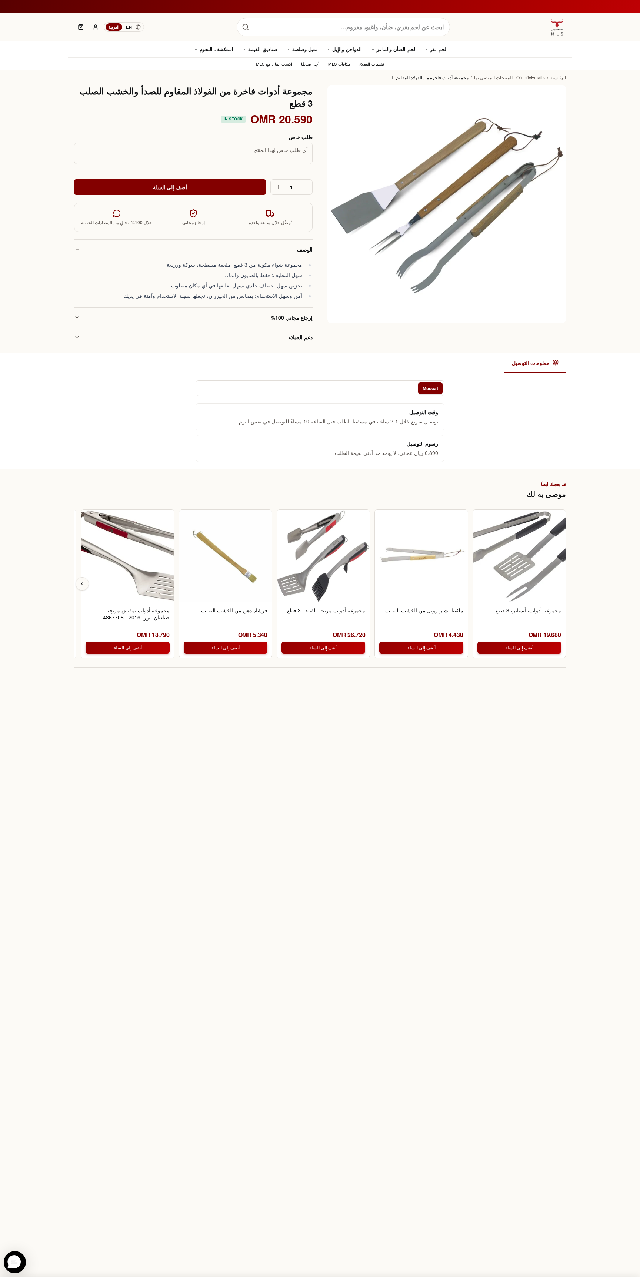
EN (129, 27)
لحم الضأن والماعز (396, 49)
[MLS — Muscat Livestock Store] (557, 27)
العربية (114, 27)
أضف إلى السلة (170, 187)
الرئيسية (558, 77)
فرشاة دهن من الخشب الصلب (234, 610)
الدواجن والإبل (347, 49)
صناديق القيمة (262, 49)
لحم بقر (438, 49)
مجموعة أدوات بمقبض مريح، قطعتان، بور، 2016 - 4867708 (136, 614)
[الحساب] (95, 27)
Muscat (430, 388)
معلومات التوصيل (531, 362)
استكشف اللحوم (216, 49)
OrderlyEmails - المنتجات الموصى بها (509, 77)
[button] (15, 1262)
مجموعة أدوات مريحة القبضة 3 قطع (326, 610)
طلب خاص (301, 136)
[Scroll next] (82, 584)
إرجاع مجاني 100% (292, 317)
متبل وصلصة (305, 49)
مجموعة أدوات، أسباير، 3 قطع (528, 610)
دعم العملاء (301, 337)
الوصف (305, 249)
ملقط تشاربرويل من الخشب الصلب (424, 610)
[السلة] (80, 27)
